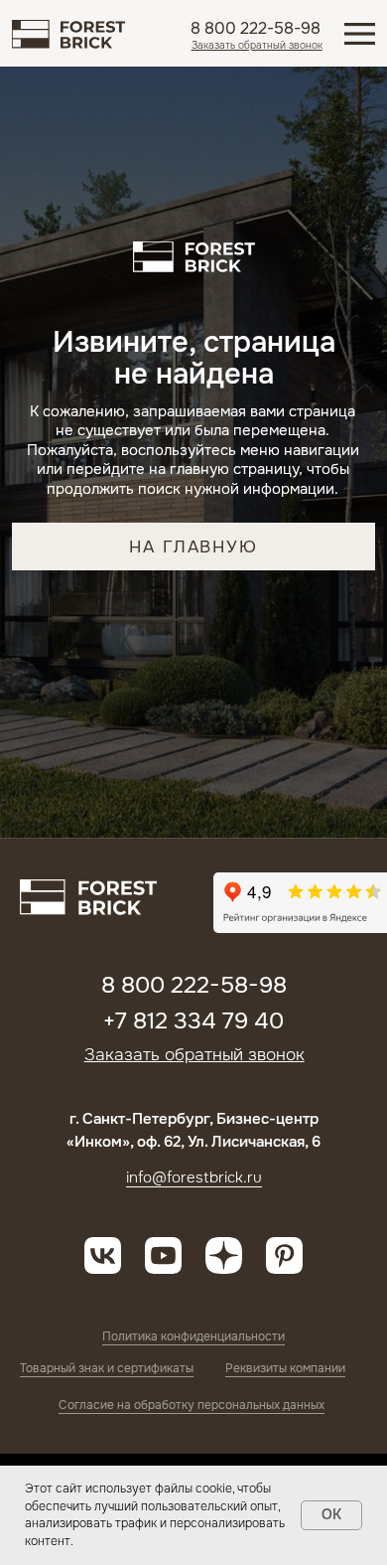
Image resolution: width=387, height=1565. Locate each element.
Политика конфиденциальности (193, 1336)
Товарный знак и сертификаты (107, 1368)
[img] (68, 34)
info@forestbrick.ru (194, 1177)
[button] (257, 46)
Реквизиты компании (285, 1368)
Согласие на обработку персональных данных (191, 1405)
